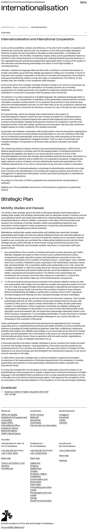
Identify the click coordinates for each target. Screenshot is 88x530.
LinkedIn (63, 423)
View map (6, 458)
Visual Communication (41, 501)
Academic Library (9, 428)
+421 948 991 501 (38, 451)
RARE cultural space (11, 434)
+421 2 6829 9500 (38, 453)
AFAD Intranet (37, 415)
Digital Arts (35, 463)
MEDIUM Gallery (9, 431)
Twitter (62, 420)
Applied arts (35, 469)
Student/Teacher (8, 27)
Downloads (35, 423)
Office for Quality (9, 415)
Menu (83, 2)
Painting (5, 466)
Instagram (64, 415)
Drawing (34, 466)
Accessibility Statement (12, 527)
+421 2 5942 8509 (67, 451)
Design (33, 498)
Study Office (7, 423)
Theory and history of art (13, 463)
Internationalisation (39, 27)
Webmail (34, 417)
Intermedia (35, 485)
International (23, 27)
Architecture (7, 469)
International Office (10, 425)
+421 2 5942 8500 (9, 453)
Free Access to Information (43, 425)
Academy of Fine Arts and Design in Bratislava (23, 2)
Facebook (64, 417)
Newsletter (35, 420)
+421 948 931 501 (9, 451)
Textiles (34, 471)
